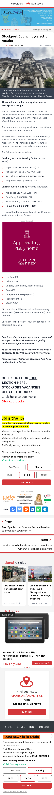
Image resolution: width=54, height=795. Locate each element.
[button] (24, 667)
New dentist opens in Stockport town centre (13, 589)
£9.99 (44, 475)
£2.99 (9, 475)
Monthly (39, 467)
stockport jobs (13, 401)
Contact (43, 727)
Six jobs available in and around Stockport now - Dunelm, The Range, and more (40, 592)
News (16, 29)
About (9, 727)
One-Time (14, 467)
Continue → (26, 482)
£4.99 (27, 475)
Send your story (41, 29)
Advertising (25, 727)
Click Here (27, 712)
